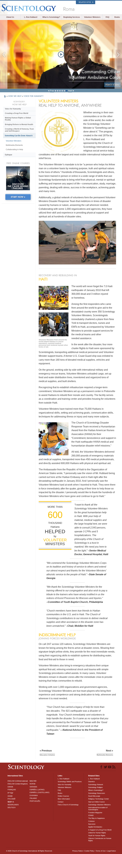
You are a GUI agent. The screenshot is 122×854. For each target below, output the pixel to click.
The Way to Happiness (96, 818)
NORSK (32, 784)
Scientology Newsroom (96, 793)
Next (70, 90)
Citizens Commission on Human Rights (99, 839)
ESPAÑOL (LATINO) (37, 789)
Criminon (91, 821)
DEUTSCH (11, 807)
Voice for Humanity (13, 109)
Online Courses (63, 796)
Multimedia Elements (14, 145)
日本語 (10, 796)
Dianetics (91, 781)
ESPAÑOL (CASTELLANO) (39, 792)
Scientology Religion (95, 787)
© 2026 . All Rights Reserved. (29, 851)
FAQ (107, 17)
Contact (60, 802)
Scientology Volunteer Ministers (99, 805)
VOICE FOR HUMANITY (33, 96)
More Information (64, 799)
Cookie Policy (89, 851)
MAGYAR (33, 781)
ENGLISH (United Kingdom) (18, 784)
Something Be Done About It (18, 136)
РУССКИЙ (11, 799)
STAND (91, 815)
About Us (10, 17)
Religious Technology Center (98, 799)
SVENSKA (33, 787)
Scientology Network (95, 784)
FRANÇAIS (12, 789)
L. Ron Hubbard (30, 17)
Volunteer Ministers (92, 17)
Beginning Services (71, 17)
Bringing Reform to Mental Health (19, 124)
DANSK (10, 787)
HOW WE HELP (15, 96)
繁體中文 (11, 802)
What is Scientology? (51, 17)
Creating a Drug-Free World (16, 113)
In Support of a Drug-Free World (99, 830)
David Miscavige (94, 796)
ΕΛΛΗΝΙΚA (34, 795)
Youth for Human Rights (96, 835)
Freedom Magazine (95, 812)
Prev (52, 90)
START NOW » (18, 196)
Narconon (91, 824)
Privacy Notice (77, 851)
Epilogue (8, 155)
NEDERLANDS (13, 805)
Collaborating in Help (14, 149)
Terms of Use (100, 851)
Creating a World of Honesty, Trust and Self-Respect (19, 130)
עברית (10, 793)
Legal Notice (111, 851)
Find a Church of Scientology (68, 805)
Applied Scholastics (95, 827)
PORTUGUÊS (35, 801)
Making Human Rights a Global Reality (18, 119)
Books (117, 17)
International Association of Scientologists (97, 808)
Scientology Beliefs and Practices (70, 781)
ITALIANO (33, 798)
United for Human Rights (97, 833)
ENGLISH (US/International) (18, 781)
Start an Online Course (96, 802)
